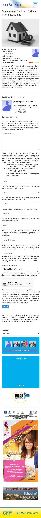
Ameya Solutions (33, 513)
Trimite (5, 306)
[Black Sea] (20, 397)
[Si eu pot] (20, 445)
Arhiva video (20, 385)
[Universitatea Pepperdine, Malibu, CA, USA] (20, 493)
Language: (5, 330)
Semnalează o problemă (20, 350)
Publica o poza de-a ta (9, 265)
